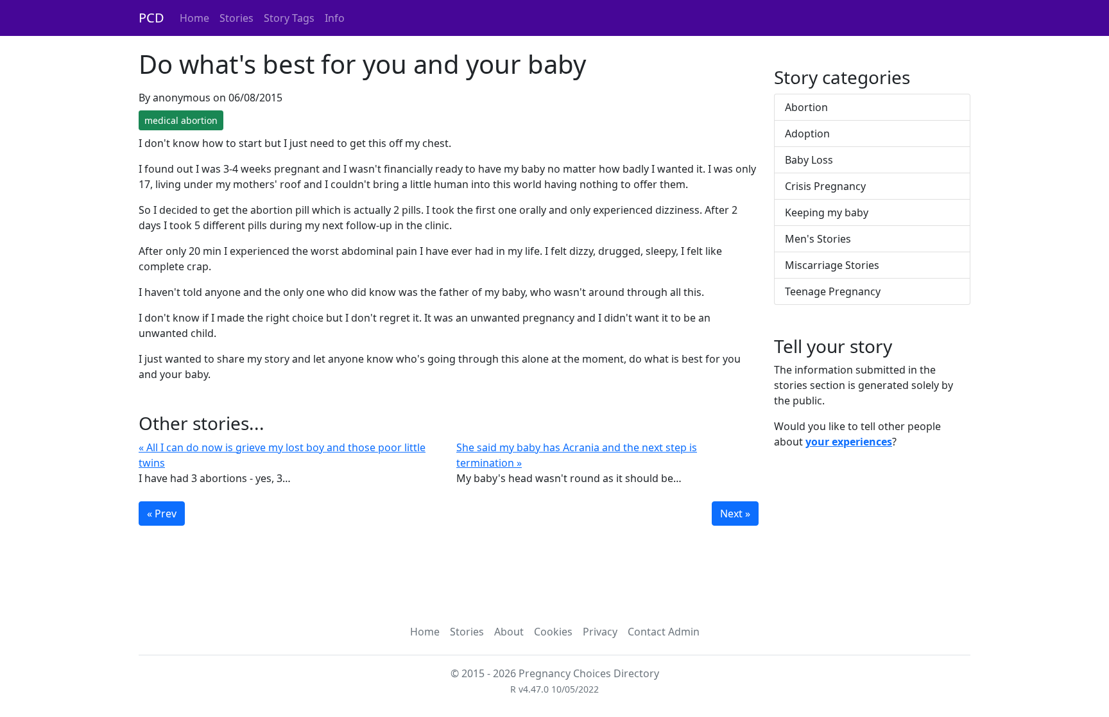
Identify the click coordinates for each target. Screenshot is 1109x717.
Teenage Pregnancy (833, 291)
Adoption (807, 133)
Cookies (553, 632)
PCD (151, 17)
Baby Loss (809, 160)
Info (335, 18)
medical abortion (181, 120)
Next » (735, 513)
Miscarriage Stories (832, 265)
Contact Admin (664, 632)
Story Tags (289, 18)
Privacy (600, 632)
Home (194, 18)
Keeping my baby (826, 212)
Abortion (806, 107)
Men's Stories (818, 239)
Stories (236, 18)
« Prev (161, 513)
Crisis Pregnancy (825, 186)
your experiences (848, 442)
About (509, 632)
